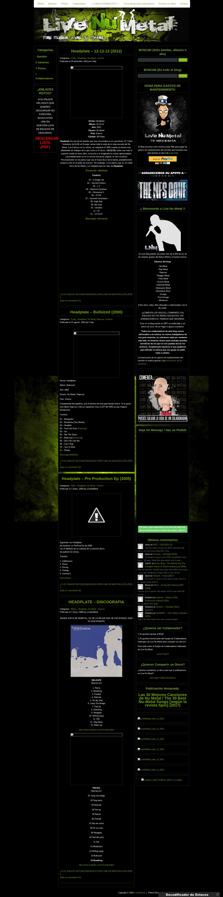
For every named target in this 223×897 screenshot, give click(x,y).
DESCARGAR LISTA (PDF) (47, 142)
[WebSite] (102, 170)
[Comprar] (102, 218)
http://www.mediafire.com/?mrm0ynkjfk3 (96, 730)
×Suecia (100, 58)
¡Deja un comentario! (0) (70, 590)
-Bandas (40, 4)
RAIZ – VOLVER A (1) (162, 545)
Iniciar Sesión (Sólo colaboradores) (139, 4)
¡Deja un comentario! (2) (70, 467)
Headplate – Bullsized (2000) (96, 312)
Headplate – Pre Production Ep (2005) (96, 478)
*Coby (73, 58)
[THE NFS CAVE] (163, 190)
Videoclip (77, 438)
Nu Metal (91, 58)
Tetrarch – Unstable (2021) (167, 607)
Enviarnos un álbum (167, 4)
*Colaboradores (79, 4)
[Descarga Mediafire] (69, 455)
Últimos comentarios (163, 540)
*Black (73, 609)
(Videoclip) (82, 428)
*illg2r (73, 485)
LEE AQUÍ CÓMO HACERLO (163, 678)
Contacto (184, 4)
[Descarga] (91, 218)
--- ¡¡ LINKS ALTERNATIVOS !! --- (105, 4)
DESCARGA (65, 578)
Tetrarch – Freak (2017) (163, 576)
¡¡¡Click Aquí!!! (162, 654)
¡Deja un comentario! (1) (70, 300)
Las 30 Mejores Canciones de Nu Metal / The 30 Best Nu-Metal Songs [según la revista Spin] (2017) (162, 700)
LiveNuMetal (139, 893)
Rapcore (100, 319)
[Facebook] (91, 170)
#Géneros (52, 4)
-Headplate (81, 58)
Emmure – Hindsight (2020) (165, 554)
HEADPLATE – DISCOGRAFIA (96, 602)
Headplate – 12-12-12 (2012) (96, 51)
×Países (64, 4)
